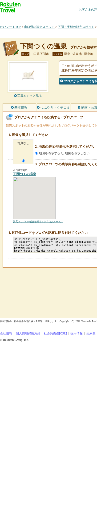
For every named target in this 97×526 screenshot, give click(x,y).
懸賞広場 (55, 17)
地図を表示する (49, 153)
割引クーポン (74, 17)
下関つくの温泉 (43, 46)
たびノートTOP (10, 27)
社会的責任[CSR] (55, 333)
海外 (35, 17)
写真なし (23, 143)
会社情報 (6, 333)
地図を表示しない (77, 153)
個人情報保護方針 (28, 333)
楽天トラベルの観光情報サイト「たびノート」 (38, 221)
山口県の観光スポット (39, 27)
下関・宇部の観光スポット (76, 27)
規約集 (91, 333)
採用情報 (76, 333)
